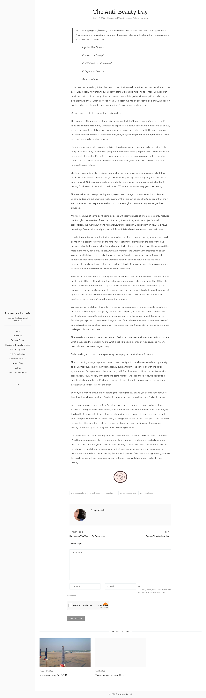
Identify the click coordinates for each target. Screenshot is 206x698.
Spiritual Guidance (17, 358)
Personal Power (17, 340)
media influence (147, 493)
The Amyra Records (17, 313)
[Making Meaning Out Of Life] (65, 652)
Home (17, 331)
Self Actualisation (17, 354)
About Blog (17, 363)
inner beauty (111, 493)
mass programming (128, 493)
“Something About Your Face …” (110, 675)
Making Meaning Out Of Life (54, 675)
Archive (17, 368)
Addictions (18, 335)
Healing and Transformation (17, 345)
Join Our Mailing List (17, 372)
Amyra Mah (98, 510)
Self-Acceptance (17, 349)
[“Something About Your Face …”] (120, 652)
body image (96, 493)
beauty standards (79, 493)
